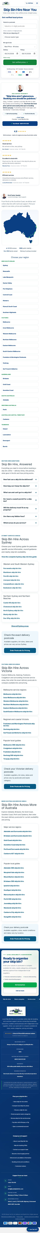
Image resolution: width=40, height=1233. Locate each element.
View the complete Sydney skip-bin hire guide (19, 557)
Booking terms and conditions (20, 1162)
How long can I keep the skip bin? (16, 486)
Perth (5, 409)
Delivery (5, 50)
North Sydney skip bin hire (13, 610)
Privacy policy (20, 1216)
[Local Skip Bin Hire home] (8, 3)
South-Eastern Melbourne (11, 351)
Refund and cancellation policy (8, 1216)
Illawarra (6, 300)
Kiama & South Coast (10, 306)
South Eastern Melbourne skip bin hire (17, 712)
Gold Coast (6, 384)
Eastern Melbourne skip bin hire (15, 708)
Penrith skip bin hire (10, 576)
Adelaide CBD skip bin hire (14, 868)
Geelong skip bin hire (11, 729)
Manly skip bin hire (10, 614)
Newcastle (6, 271)
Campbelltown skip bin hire (13, 584)
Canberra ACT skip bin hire (14, 854)
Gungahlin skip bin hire (12, 917)
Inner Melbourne (8, 328)
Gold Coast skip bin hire (13, 840)
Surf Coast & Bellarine (10, 369)
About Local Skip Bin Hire (20, 1141)
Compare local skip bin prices (20, 1105)
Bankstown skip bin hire (12, 588)
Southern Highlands (9, 312)
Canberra (6, 419)
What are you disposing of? (11, 33)
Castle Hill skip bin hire (11, 603)
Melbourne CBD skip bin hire (14, 745)
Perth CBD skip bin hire (12, 899)
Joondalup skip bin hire (12, 903)
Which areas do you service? (14, 523)
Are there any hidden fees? (14, 516)
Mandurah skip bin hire (12, 908)
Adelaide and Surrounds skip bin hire (18, 831)
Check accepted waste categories (20, 1114)
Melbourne (6, 322)
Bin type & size (7, 42)
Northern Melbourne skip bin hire (16, 704)
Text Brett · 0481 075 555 (21, 123)
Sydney (5, 265)
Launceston (7, 434)
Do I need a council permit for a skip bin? (17, 500)
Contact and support (20, 1218)
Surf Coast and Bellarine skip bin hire (17, 733)
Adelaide (6, 400)
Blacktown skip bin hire (12, 572)
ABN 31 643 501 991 (19, 1059)
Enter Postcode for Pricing (20, 650)
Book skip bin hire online (21, 1101)
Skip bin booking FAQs (20, 1145)
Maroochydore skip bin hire (14, 895)
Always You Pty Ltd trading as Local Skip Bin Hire (17, 1214)
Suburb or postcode (9, 22)
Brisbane (6, 378)
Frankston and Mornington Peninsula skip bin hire (19, 725)
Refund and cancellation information (20, 1158)
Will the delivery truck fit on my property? (15, 509)
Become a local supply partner (20, 1153)
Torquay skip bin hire (11, 759)
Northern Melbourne (9, 339)
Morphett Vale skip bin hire (14, 872)
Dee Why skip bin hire (11, 618)
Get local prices (20, 985)
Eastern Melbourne (9, 345)
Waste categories (19, 999)
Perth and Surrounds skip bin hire (16, 849)
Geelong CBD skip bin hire (13, 755)
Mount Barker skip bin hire (14, 877)
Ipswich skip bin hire (11, 886)
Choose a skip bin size (20, 1110)
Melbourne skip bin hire (12, 694)
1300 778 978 (12, 1182)
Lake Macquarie (8, 277)
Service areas (31, 999)
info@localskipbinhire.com (15, 1189)
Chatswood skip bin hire (12, 607)
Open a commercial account (21, 1126)
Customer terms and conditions (31, 1216)
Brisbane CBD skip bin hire (14, 881)
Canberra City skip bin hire (14, 912)
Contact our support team (20, 1149)
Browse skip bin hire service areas (20, 1118)
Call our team (20, 990)
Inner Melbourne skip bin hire (14, 698)
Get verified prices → (20, 62)
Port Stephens (7, 289)
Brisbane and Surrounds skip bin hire (18, 836)
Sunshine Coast (8, 390)
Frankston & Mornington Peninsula (14, 357)
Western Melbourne (9, 333)
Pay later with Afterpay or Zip (20, 1122)
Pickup (22, 50)
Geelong (5, 363)
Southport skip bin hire (12, 890)
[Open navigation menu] (37, 3)
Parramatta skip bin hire (12, 568)
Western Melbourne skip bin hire (15, 701)
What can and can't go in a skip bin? (17, 492)
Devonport (6, 440)
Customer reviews (20, 1166)
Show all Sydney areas (20, 626)
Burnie (5, 446)
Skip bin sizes (7, 999)
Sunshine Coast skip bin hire (14, 845)
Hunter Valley (7, 283)
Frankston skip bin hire (12, 752)
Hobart (5, 429)
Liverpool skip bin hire (11, 580)
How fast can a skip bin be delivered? (18, 479)
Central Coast (7, 295)
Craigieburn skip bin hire (12, 748)
